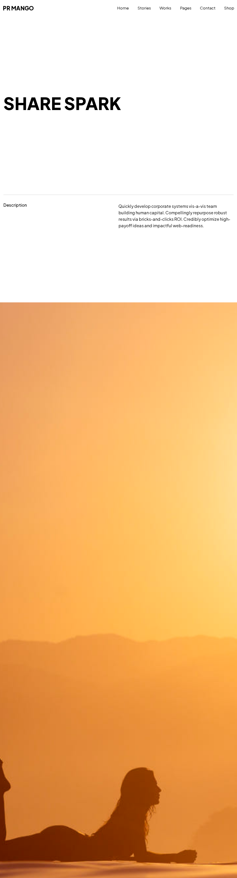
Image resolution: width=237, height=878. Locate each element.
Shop (229, 7)
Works (165, 7)
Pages (185, 7)
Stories (144, 7)
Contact (207, 7)
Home (123, 7)
